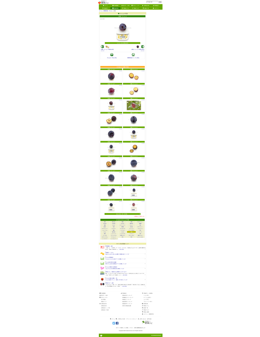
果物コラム (126, 8)
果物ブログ (136, 8)
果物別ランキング (126, 299)
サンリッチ (131, 228)
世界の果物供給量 (126, 305)
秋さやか (113, 221)
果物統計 (156, 5)
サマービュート (105, 228)
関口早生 (113, 231)
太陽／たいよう (111, 69)
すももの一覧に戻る (112, 57)
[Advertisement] (122, 62)
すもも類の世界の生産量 (111, 262)
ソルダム (122, 231)
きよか (113, 225)
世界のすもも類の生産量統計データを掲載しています (115, 263)
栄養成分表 (146, 5)
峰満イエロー (140, 235)
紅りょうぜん (131, 235)
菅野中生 (131, 223)
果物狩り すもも (109, 252)
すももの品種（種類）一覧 (111, 278)
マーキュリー (113, 237)
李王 (122, 237)
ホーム (106, 5)
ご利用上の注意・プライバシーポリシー (127, 319)
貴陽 (105, 225)
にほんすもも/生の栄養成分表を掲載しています (114, 268)
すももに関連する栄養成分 (111, 267)
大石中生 (104, 223)
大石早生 (113, 223)
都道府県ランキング (127, 301)
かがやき (122, 223)
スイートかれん (131, 230)
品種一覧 (146, 8)
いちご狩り (146, 295)
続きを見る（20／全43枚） (122, 214)
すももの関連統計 (109, 257)
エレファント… (140, 221)
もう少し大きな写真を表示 (122, 43)
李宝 (131, 237)
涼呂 (140, 230)
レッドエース (104, 238)
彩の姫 (131, 226)
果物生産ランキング (127, 295)
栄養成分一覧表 (105, 310)
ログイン (156, 8)
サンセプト (114, 228)
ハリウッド (131, 233)
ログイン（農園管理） (149, 314)
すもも (110, 11)
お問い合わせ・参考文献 (145, 319)
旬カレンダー (136, 5)
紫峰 (113, 230)
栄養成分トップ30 (105, 308)
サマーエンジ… (140, 226)
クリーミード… (122, 225)
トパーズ (140, 231)
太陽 (131, 231)
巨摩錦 (122, 226)
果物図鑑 (116, 5)
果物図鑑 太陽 (109, 246)
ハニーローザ (122, 233)
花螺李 (140, 223)
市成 (131, 221)
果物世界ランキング (127, 303)
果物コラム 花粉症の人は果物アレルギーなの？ (116, 271)
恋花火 (105, 226)
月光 (140, 225)
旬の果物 (103, 299)
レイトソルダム (140, 237)
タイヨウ (102, 50)
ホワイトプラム (105, 237)
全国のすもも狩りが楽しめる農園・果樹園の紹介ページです (117, 254)
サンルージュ (140, 228)
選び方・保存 (126, 5)
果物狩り (106, 8)
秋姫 (122, 221)
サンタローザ (122, 228)
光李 (140, 233)
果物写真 (116, 8)
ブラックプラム (114, 235)
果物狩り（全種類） (148, 293)
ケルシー (131, 225)
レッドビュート (114, 238)
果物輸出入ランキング (127, 297)
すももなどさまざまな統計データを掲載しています (115, 259)
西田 (105, 233)
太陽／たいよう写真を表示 (107, 49)
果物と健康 (146, 312)
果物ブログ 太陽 (109, 283)
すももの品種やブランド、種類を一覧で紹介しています (116, 279)
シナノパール (104, 230)
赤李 (105, 221)
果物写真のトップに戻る (133, 57)
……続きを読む (121, 249)
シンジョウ (123, 230)
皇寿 (113, 226)
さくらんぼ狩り (147, 297)
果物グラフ (104, 301)
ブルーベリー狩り (148, 301)
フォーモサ (105, 235)
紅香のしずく (122, 235)
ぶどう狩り (146, 299)
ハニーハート (113, 233)
